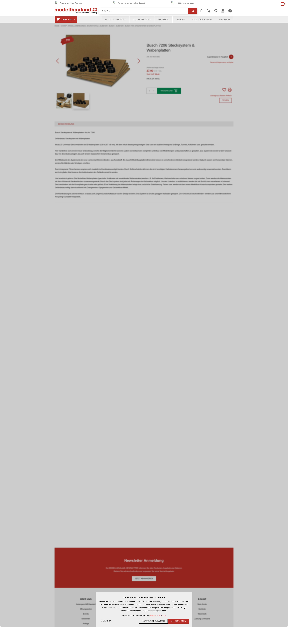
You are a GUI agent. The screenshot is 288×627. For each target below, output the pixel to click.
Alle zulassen (178, 621)
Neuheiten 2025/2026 (202, 19)
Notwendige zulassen (153, 621)
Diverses (180, 19)
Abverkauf (224, 19)
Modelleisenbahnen (115, 19)
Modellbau (163, 19)
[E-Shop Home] (76, 11)
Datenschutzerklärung (158, 615)
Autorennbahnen (142, 19)
